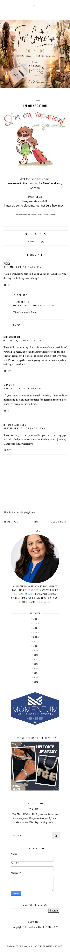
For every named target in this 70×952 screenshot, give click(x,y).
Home (35, 522)
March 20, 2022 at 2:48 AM (22, 388)
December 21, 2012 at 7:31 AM (24, 267)
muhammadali (12, 337)
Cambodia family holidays (18, 444)
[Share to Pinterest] (36, 234)
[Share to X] (26, 234)
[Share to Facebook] (31, 234)
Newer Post (12, 522)
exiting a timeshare (14, 364)
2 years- (35, 809)
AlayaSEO (9, 385)
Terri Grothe (21, 302)
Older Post (58, 522)
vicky (7, 263)
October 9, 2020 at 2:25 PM (23, 340)
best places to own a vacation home (35, 402)
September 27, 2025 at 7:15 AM (25, 428)
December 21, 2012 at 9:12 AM (33, 305)
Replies (22, 295)
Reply (7, 285)
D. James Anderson (15, 425)
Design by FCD (54, 946)
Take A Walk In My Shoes (30, 946)
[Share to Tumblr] (40, 234)
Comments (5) (36, 242)
